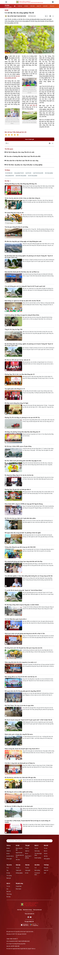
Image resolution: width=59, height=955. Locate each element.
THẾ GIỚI (32, 6)
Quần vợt (46, 870)
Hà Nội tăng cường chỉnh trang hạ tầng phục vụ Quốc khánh (22, 604)
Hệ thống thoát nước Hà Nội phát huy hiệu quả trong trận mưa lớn (23, 648)
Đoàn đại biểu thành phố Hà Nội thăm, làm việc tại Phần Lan (22, 272)
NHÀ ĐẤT (45, 6)
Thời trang (9, 894)
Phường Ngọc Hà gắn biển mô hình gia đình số (18, 489)
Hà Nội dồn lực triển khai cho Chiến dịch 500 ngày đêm (20, 777)
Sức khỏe (37, 865)
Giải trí (8, 883)
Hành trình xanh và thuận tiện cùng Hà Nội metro (19, 734)
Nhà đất (46, 845)
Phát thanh (18, 889)
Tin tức (27, 848)
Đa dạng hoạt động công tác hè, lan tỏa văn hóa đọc (19, 475)
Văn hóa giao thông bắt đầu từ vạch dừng (16, 227)
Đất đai (45, 856)
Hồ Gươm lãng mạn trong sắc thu (14, 212)
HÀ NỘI (26, 6)
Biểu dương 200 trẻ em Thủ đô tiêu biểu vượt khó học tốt (21, 676)
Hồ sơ (26, 853)
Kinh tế (36, 845)
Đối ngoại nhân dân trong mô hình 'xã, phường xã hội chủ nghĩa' (23, 532)
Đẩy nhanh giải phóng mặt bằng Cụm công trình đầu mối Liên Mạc (23, 561)
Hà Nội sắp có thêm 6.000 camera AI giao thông (18, 446)
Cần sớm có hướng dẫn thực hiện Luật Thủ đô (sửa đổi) (23, 156)
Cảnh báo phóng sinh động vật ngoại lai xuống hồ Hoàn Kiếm (22, 315)
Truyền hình (18, 886)
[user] (52, 2)
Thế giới (27, 845)
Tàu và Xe (9, 865)
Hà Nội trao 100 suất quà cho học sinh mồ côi (17, 360)
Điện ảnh (8, 891)
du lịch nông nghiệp (32, 175)
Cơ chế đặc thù (8, 173)
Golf (45, 873)
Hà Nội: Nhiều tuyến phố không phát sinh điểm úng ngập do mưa (23, 460)
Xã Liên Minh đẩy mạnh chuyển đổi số (15, 619)
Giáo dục (18, 865)
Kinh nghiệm (47, 858)
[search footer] (8, 841)
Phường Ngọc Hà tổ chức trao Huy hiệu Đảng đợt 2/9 (19, 374)
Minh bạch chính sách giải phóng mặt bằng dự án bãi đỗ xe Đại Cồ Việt (25, 633)
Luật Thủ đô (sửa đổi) (38, 173)
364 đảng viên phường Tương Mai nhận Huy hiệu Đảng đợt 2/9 (22, 432)
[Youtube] (30, 917)
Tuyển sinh (18, 870)
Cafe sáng (37, 851)
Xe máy (8, 873)
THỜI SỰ (20, 6)
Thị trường (9, 875)
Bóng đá (46, 867)
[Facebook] (28, 917)
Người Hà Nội (19, 852)
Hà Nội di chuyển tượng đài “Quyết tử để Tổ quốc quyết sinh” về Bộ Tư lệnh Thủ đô (28, 720)
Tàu (7, 870)
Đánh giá (8, 878)
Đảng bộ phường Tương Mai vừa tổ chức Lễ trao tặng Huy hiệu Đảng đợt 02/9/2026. (38, 435)
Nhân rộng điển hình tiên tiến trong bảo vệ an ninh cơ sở (20, 662)
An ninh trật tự (10, 856)
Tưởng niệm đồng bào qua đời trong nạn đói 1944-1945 (20, 547)
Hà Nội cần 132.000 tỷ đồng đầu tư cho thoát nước (19, 806)
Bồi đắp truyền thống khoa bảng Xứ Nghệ (16, 403)
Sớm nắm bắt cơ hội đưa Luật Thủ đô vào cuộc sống (22, 160)
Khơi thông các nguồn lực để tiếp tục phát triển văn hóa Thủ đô (22, 300)
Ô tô (7, 867)
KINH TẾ (39, 6)
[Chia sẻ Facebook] (50, 16)
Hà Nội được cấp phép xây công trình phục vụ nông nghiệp (24, 164)
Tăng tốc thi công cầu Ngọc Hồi (13, 329)
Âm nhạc (8, 896)
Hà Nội (6, 10)
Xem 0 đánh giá (29, 139)
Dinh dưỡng (37, 870)
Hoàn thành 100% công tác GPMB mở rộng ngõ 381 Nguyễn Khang (24, 504)
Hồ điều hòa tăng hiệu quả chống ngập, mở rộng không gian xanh (23, 241)
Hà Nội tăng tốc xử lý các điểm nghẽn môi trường (18, 792)
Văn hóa (27, 865)
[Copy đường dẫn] (53, 16)
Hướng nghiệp (19, 873)
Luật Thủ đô (33, 105)
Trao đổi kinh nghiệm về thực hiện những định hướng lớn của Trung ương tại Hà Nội (28, 576)
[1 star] (6, 135)
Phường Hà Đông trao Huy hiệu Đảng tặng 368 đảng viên (21, 183)
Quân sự (27, 851)
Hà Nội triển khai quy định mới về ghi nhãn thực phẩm (20, 518)
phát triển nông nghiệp (21, 175)
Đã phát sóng (19, 883)
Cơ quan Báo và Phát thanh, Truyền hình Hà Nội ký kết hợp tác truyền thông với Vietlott (27, 821)
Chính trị (8, 851)
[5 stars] (18, 135)
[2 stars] (9, 135)
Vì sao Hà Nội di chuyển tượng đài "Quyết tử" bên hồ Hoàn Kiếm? (23, 590)
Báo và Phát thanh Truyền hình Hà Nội (17, 16)
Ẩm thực (18, 859)
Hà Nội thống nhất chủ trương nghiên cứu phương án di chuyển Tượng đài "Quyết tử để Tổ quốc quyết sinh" (29, 256)
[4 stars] (15, 135)
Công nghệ (9, 858)
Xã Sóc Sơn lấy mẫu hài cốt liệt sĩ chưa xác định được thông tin (22, 198)
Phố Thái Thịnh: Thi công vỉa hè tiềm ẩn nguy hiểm (19, 705)
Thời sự (8, 845)
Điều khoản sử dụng (27, 909)
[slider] (29, 48)
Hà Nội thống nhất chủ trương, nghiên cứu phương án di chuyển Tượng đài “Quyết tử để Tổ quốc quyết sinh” (29, 344)
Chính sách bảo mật (37, 909)
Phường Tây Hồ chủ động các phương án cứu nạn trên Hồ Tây (22, 417)
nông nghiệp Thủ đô (19, 173)
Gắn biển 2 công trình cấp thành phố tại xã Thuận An (20, 763)
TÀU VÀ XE (52, 6)
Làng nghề (27, 870)
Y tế (35, 867)
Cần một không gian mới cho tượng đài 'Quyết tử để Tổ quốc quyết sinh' (25, 286)
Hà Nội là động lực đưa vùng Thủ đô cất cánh (20, 152)
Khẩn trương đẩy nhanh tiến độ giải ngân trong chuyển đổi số (22, 748)
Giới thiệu (19, 909)
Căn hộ (45, 853)
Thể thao (46, 865)
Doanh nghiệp (38, 858)
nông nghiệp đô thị (9, 175)
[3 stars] (12, 135)
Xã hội (7, 853)
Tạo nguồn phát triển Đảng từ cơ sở (15, 388)
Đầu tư (45, 851)
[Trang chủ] (14, 6)
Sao (7, 889)
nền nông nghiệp (49, 173)
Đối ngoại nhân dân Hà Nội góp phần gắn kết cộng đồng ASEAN (23, 691)
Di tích (26, 873)
